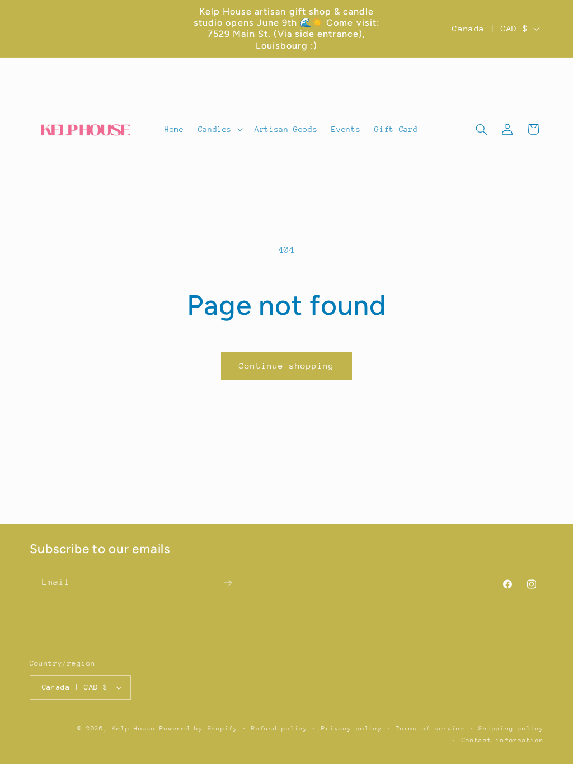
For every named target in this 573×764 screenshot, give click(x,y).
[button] (219, 129)
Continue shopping (287, 365)
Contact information (503, 740)
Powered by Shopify (198, 728)
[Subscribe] (227, 582)
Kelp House (133, 728)
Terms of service (430, 728)
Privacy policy (351, 728)
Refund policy (279, 728)
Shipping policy (510, 728)
